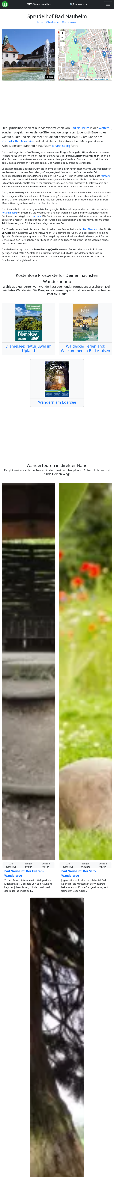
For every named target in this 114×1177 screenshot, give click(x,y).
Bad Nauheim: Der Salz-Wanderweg (78, 873)
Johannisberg (61, 146)
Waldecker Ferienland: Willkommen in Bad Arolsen (85, 348)
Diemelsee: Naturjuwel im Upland (29, 348)
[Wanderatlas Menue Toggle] (108, 4)
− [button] (62, 37)
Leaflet (80, 79)
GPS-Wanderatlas (39, 4)
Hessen (40, 22)
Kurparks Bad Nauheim (18, 141)
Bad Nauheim (80, 128)
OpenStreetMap (99, 79)
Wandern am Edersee (57, 402)
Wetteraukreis (70, 22)
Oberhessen (53, 22)
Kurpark (105, 175)
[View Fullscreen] (62, 44)
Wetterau (105, 128)
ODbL (108, 79)
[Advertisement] (57, 104)
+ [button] (62, 33)
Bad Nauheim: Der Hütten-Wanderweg (23, 873)
